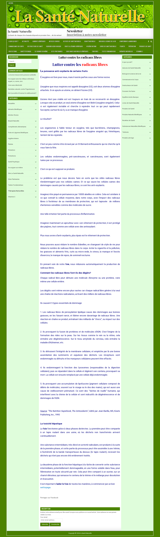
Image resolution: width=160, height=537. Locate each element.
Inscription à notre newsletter (86, 34)
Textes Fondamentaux (109, 51)
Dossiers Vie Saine (128, 91)
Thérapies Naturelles (126, 51)
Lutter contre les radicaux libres (80, 57)
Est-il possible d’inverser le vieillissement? (22, 93)
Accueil (11, 3)
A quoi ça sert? (14, 41)
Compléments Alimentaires (128, 41)
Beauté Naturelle (89, 41)
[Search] (151, 41)
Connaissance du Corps (16, 46)
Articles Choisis (54, 41)
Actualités (25, 41)
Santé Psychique (25, 51)
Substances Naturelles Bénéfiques (77, 51)
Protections (13, 51)
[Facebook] (148, 41)
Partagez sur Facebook (61, 499)
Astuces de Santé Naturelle (72, 41)
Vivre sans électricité (15, 85)
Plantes (122, 46)
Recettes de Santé (128, 120)
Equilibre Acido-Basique (53, 46)
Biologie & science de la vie (107, 41)
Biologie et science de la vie (131, 74)
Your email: (44, 517)
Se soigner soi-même (41, 51)
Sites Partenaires (57, 51)
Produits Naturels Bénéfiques (132, 114)
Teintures (95, 51)
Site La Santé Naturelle (15, 173)
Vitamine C (139, 51)
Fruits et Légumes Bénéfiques (18, 132)
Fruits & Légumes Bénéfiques (74, 46)
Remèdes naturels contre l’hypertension (21, 89)
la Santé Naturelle (20, 31)
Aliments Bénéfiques (39, 41)
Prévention (132, 46)
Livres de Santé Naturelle (108, 46)
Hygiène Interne (91, 46)
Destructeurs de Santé (35, 46)
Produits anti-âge (128, 138)
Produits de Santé (145, 46)
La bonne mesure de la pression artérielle (22, 75)
